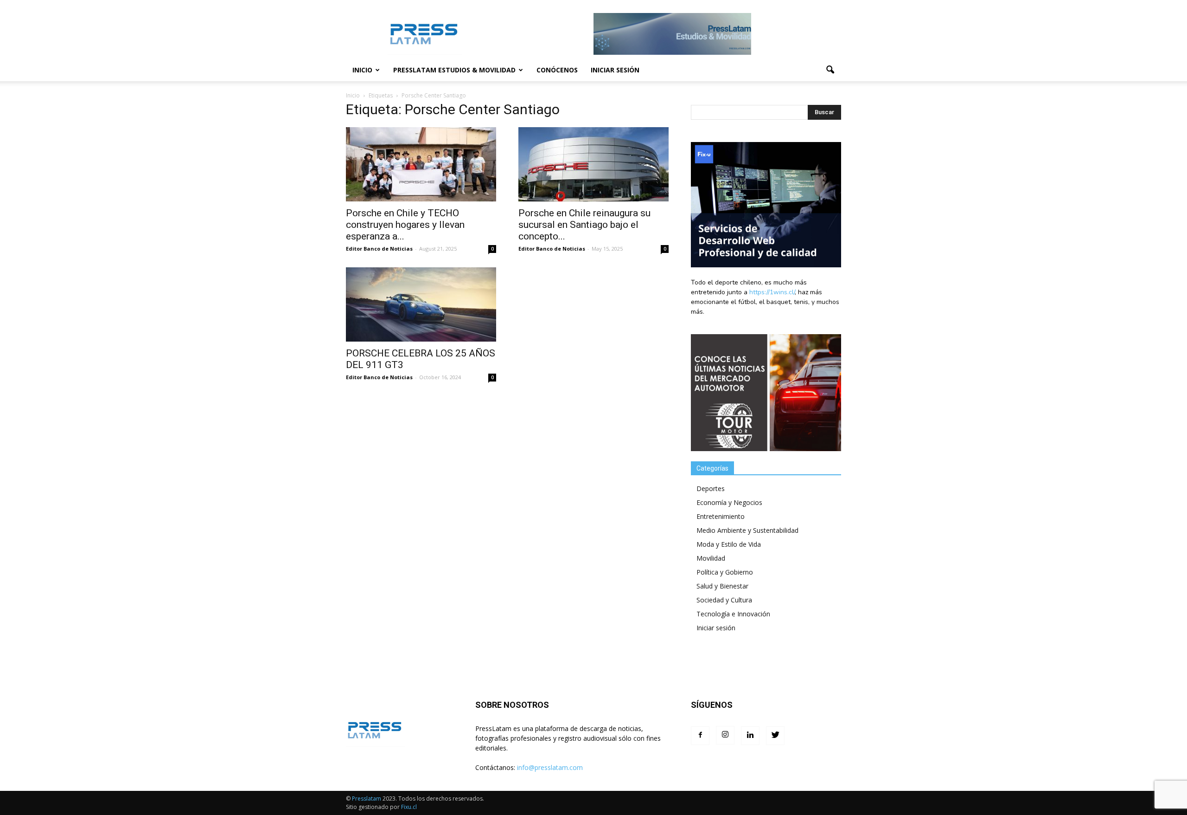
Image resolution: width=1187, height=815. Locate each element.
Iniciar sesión (615, 69)
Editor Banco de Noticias (379, 248)
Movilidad (710, 558)
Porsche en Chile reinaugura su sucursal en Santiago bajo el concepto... (584, 224)
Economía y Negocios (729, 502)
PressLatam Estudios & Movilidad (454, 69)
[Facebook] (700, 735)
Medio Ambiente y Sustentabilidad (747, 530)
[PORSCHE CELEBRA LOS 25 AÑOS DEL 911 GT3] (421, 304)
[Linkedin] (750, 735)
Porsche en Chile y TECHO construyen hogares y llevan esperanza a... (405, 224)
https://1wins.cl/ (772, 292)
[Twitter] (775, 735)
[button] (830, 70)
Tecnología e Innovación (733, 613)
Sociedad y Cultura (724, 599)
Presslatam (366, 798)
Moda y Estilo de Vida (728, 544)
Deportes (710, 488)
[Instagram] (725, 735)
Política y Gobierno (724, 572)
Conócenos (557, 69)
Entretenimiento (720, 516)
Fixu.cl (409, 807)
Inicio (362, 69)
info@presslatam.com (550, 767)
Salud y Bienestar (722, 586)
